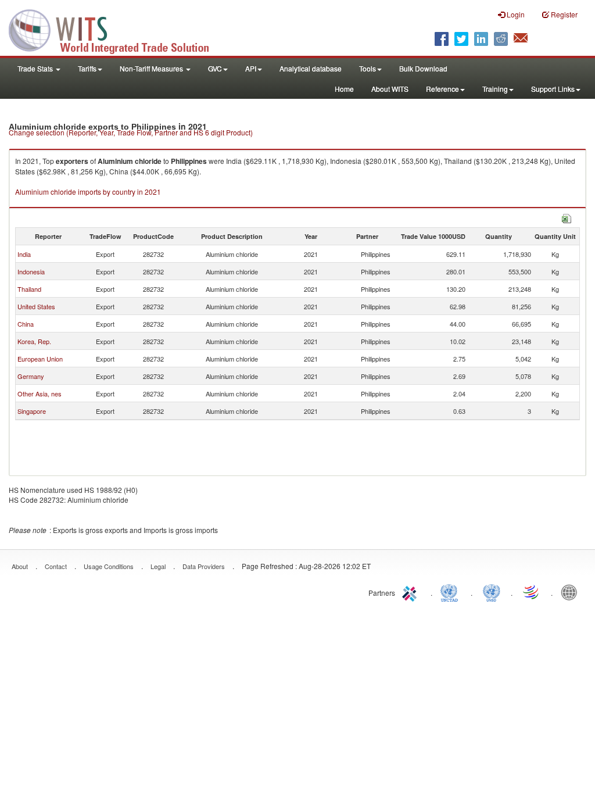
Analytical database (310, 68)
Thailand (29, 289)
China (25, 323)
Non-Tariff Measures (152, 68)
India (24, 254)
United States (36, 306)
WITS (116, 29)
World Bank (571, 591)
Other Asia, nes (39, 393)
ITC (411, 591)
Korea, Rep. (34, 341)
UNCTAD (451, 591)
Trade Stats (36, 68)
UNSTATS (491, 591)
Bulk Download (423, 68)
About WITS (389, 89)
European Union (40, 358)
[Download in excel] (566, 217)
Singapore (31, 411)
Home (344, 89)
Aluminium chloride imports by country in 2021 (88, 191)
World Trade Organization (531, 591)
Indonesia (31, 271)
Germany (30, 376)
